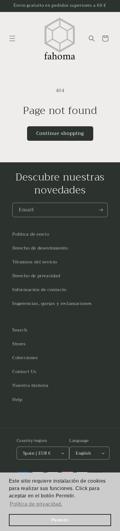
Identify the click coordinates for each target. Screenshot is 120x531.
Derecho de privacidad (36, 275)
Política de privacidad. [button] (36, 504)
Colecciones (25, 357)
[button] (12, 38)
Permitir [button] (60, 519)
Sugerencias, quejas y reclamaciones (52, 303)
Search (19, 330)
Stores (19, 343)
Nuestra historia (30, 385)
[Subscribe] (100, 210)
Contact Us (24, 371)
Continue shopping (60, 133)
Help (17, 399)
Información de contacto (39, 289)
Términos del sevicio (34, 262)
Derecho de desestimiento (40, 248)
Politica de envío (30, 234)
